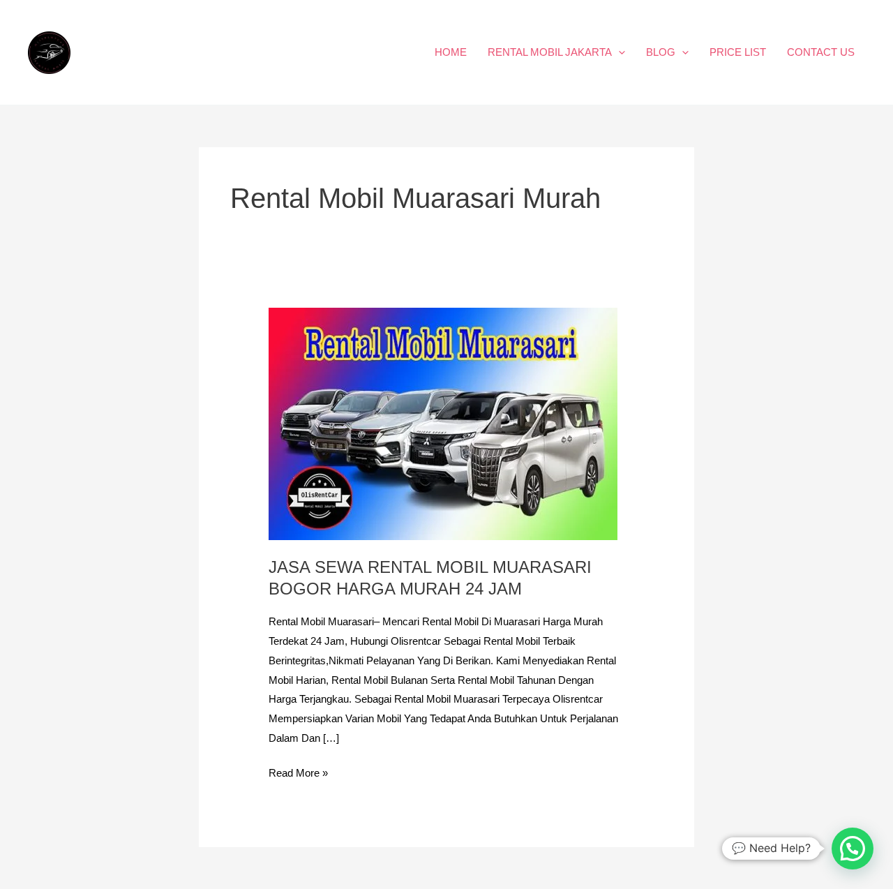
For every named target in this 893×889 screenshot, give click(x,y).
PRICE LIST (738, 52)
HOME (451, 52)
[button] (618, 52)
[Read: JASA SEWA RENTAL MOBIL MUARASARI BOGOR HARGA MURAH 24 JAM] (443, 423)
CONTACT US (821, 52)
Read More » (298, 771)
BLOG (660, 52)
